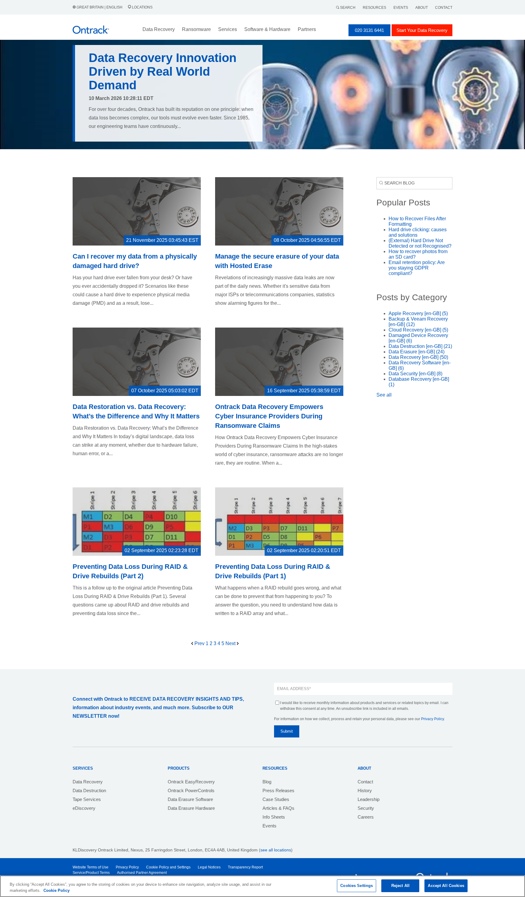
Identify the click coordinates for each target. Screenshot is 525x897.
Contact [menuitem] (365, 781)
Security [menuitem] (366, 808)
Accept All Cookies (446, 885)
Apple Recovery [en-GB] (418, 313)
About (421, 7)
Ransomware (196, 29)
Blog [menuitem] (266, 781)
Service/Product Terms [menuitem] (91, 873)
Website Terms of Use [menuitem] (90, 867)
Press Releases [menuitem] (278, 790)
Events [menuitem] (269, 825)
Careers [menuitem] (366, 817)
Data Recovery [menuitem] (88, 781)
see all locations (275, 849)
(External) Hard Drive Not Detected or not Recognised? (420, 243)
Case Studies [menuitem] (275, 799)
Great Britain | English (99, 7)
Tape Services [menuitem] (87, 799)
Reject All (400, 885)
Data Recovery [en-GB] (418, 357)
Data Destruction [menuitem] (89, 790)
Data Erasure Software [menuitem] (190, 799)
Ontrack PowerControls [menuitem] (191, 790)
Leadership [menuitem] (368, 799)
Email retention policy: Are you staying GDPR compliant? (417, 268)
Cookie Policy (56, 890)
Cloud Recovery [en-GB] (418, 329)
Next (231, 643)
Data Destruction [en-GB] (420, 346)
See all (384, 394)
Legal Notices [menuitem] (209, 867)
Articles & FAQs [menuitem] (278, 808)
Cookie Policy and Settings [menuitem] (168, 867)
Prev (199, 643)
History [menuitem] (365, 790)
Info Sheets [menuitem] (273, 817)
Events (400, 7)
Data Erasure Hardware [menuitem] (191, 808)
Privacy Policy (432, 719)
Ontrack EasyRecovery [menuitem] (191, 781)
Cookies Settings (356, 885)
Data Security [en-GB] (415, 373)
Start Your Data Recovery (422, 30)
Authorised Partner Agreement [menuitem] (142, 873)
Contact (443, 7)
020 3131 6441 (369, 30)
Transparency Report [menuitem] (245, 867)
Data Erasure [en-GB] (416, 351)
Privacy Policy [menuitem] (127, 867)
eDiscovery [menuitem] (84, 808)
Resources (374, 7)
